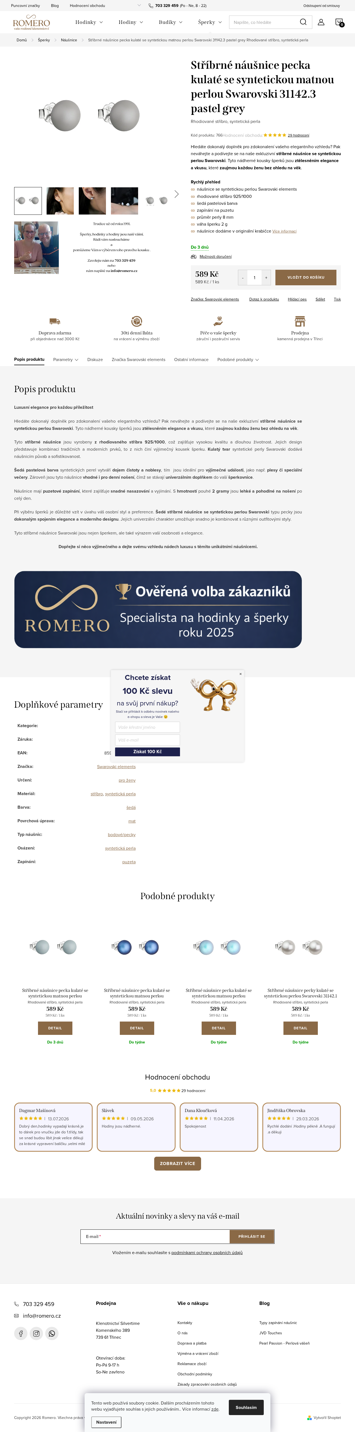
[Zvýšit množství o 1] (266, 277)
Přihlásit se (252, 1236)
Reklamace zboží (192, 1363)
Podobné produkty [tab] (235, 359)
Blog (55, 5)
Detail (55, 1028)
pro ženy (127, 780)
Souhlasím (246, 1407)
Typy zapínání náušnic (278, 1322)
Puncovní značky (25, 5)
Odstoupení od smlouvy (321, 5)
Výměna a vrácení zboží (198, 1353)
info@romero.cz (42, 1316)
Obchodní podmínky (195, 1374)
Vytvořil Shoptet (327, 1417)
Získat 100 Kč (147, 751)
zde (215, 1409)
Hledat (304, 22)
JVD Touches (270, 1332)
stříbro (97, 794)
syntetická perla (120, 794)
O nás (183, 1332)
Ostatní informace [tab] (191, 359)
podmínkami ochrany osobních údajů (207, 1252)
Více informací (284, 231)
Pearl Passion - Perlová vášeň (284, 1343)
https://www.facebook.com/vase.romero (20, 1333)
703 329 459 (38, 1304)
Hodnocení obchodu (87, 5)
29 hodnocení (298, 135)
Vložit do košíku (306, 277)
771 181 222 (52, 1333)
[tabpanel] (55, 987)
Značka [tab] (138, 359)
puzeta (129, 862)
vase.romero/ (36, 1333)
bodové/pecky (122, 834)
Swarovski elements (116, 766)
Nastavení (106, 1422)
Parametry (63, 359)
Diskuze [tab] (95, 359)
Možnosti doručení (216, 256)
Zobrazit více (177, 1163)
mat (132, 821)
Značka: (215, 299)
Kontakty (185, 1322)
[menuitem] (89, 22)
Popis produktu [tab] (29, 359)
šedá (131, 807)
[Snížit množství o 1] (242, 277)
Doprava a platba (192, 1343)
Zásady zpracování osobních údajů (207, 1384)
